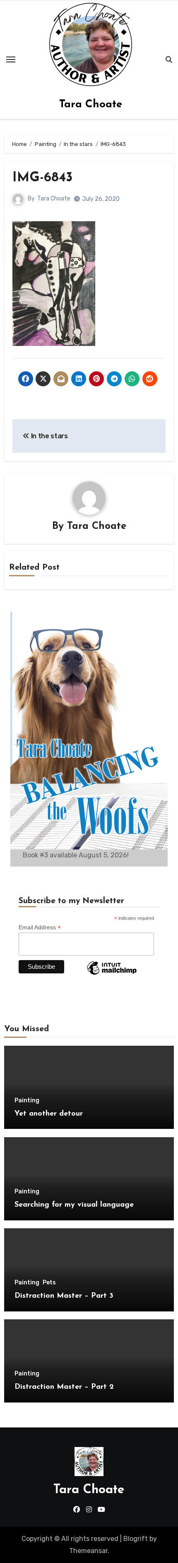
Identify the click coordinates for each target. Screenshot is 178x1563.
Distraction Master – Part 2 (64, 1387)
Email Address (40, 927)
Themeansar (88, 1551)
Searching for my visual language (74, 1205)
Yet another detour (48, 1114)
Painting (26, 1101)
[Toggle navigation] (10, 59)
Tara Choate (90, 104)
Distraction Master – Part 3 (63, 1296)
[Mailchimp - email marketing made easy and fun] (111, 974)
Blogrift (135, 1539)
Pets (49, 1283)
